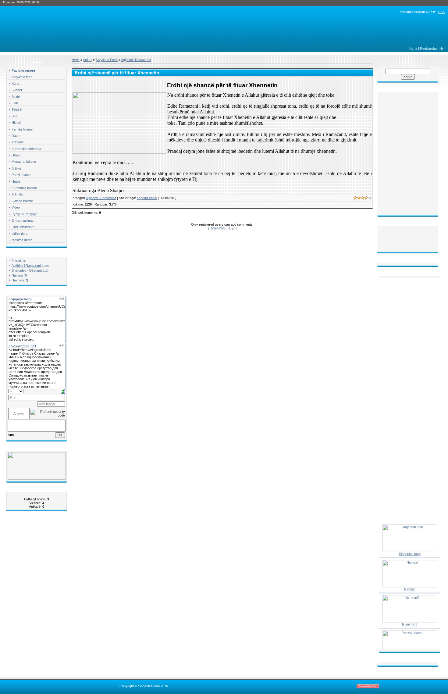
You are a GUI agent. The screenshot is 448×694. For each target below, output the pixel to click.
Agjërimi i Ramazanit (26, 265)
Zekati (16, 261)
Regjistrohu (428, 48)
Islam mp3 (409, 621)
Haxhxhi (18, 280)
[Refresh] (63, 391)
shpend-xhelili (147, 198)
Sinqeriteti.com (410, 551)
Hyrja (413, 48)
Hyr (442, 48)
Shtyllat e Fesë (107, 60)
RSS (441, 12)
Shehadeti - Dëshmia (27, 270)
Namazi (17, 275)
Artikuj (87, 60)
